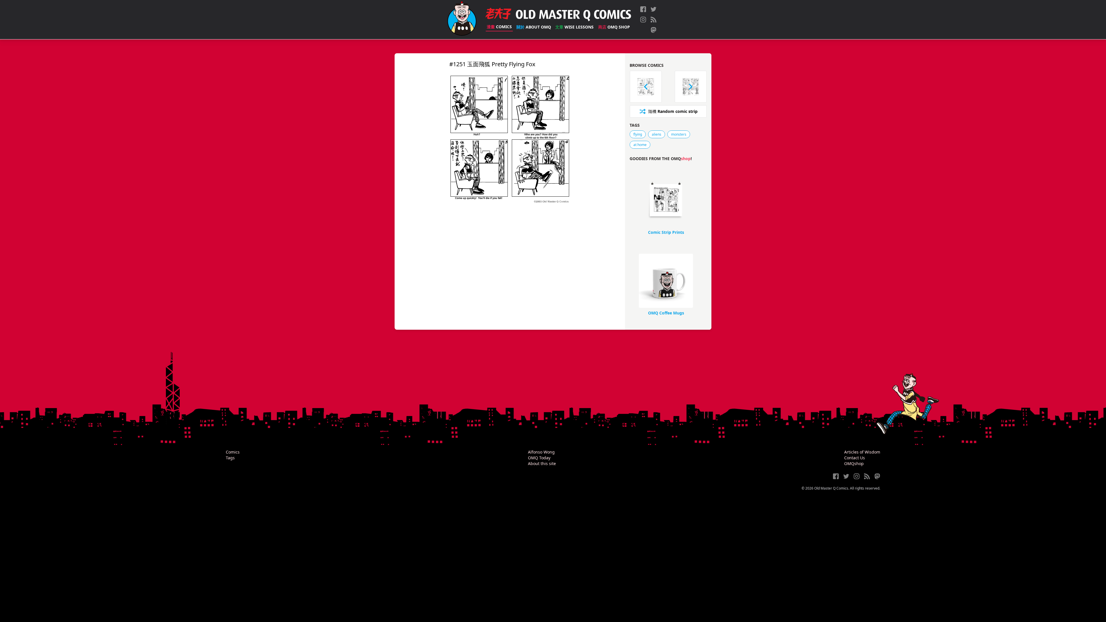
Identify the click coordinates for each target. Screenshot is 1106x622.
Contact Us (854, 457)
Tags (230, 457)
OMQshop (854, 463)
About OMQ (533, 27)
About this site (542, 463)
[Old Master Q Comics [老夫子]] (461, 19)
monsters (678, 134)
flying (637, 134)
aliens (656, 134)
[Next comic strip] (691, 87)
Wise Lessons (574, 27)
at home (640, 144)
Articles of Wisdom (862, 452)
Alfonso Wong (541, 452)
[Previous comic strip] (646, 87)
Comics (499, 26)
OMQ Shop (614, 27)
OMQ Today (539, 457)
